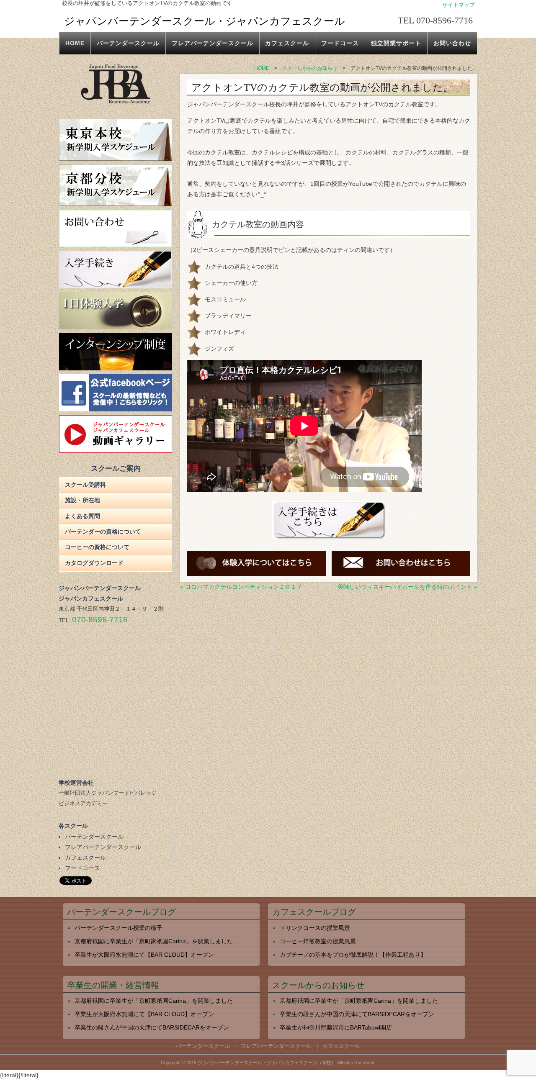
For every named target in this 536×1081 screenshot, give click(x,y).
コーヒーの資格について (97, 547)
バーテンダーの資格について (103, 531)
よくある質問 (82, 516)
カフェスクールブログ (314, 912)
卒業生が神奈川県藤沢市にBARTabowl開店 (336, 1027)
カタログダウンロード (94, 563)
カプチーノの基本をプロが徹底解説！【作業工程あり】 (353, 954)
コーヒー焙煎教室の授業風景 (318, 941)
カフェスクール (287, 43)
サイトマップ (458, 5)
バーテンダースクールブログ (121, 912)
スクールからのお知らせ (318, 985)
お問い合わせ (452, 43)
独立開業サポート (396, 43)
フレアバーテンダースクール (212, 43)
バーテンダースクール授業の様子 (118, 927)
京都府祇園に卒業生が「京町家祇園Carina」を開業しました (154, 941)
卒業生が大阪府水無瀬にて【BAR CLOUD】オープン (144, 954)
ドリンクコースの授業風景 (315, 927)
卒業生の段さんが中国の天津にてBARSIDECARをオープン (152, 1027)
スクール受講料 (85, 484)
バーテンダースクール (128, 43)
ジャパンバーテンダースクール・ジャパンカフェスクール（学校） (267, 1062)
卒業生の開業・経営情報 (113, 985)
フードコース (340, 43)
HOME (75, 43)
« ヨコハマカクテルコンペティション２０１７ (241, 586)
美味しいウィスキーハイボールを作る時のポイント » (407, 586)
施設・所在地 (82, 500)
